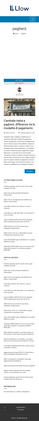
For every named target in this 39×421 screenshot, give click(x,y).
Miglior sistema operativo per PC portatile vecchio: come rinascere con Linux (17, 371)
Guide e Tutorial (10, 133)
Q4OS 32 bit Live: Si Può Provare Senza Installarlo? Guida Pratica (16, 227)
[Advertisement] (19, 55)
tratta (33, 133)
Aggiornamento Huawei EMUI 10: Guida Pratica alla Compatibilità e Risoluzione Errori (19, 353)
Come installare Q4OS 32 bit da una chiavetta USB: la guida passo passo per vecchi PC (18, 220)
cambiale (22, 133)
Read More (30, 171)
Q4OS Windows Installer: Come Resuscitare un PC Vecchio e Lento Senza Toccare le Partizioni (19, 333)
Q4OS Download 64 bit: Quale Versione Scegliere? (19, 366)
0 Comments (20, 83)
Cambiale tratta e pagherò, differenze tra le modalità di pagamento (19, 124)
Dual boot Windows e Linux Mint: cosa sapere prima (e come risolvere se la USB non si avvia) (19, 340)
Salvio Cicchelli (19, 94)
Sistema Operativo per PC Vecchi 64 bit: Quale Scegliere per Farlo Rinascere (18, 378)
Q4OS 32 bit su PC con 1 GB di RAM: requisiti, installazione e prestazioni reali (18, 234)
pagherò (28, 133)
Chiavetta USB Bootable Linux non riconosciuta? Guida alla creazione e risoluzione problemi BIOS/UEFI (19, 248)
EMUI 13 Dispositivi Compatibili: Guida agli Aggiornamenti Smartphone (17, 360)
